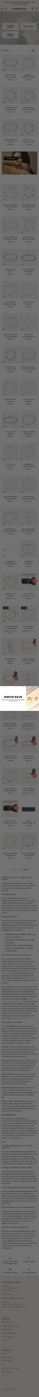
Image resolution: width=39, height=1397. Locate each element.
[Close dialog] (38, 687)
